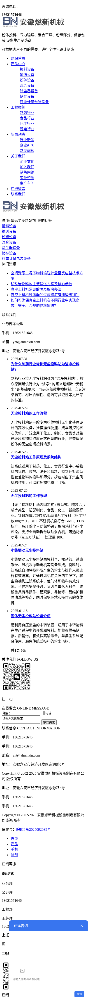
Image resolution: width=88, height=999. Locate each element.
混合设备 (9, 242)
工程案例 (18, 107)
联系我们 (18, 194)
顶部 (14, 855)
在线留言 (18, 189)
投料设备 (9, 226)
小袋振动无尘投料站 (27, 550)
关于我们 (18, 156)
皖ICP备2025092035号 (33, 829)
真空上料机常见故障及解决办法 (36, 289)
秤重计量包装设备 (16, 259)
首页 (14, 838)
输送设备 (9, 231)
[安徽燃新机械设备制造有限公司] (39, 26)
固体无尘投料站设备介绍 (31, 616)
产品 (14, 844)
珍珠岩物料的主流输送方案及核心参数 (41, 284)
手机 (14, 849)
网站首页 (18, 58)
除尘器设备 (11, 248)
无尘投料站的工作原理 (29, 496)
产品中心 (18, 64)
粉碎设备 (9, 237)
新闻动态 (18, 134)
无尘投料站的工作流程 (29, 413)
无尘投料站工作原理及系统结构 (36, 457)
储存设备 (9, 253)
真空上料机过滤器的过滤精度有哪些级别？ (45, 295)
